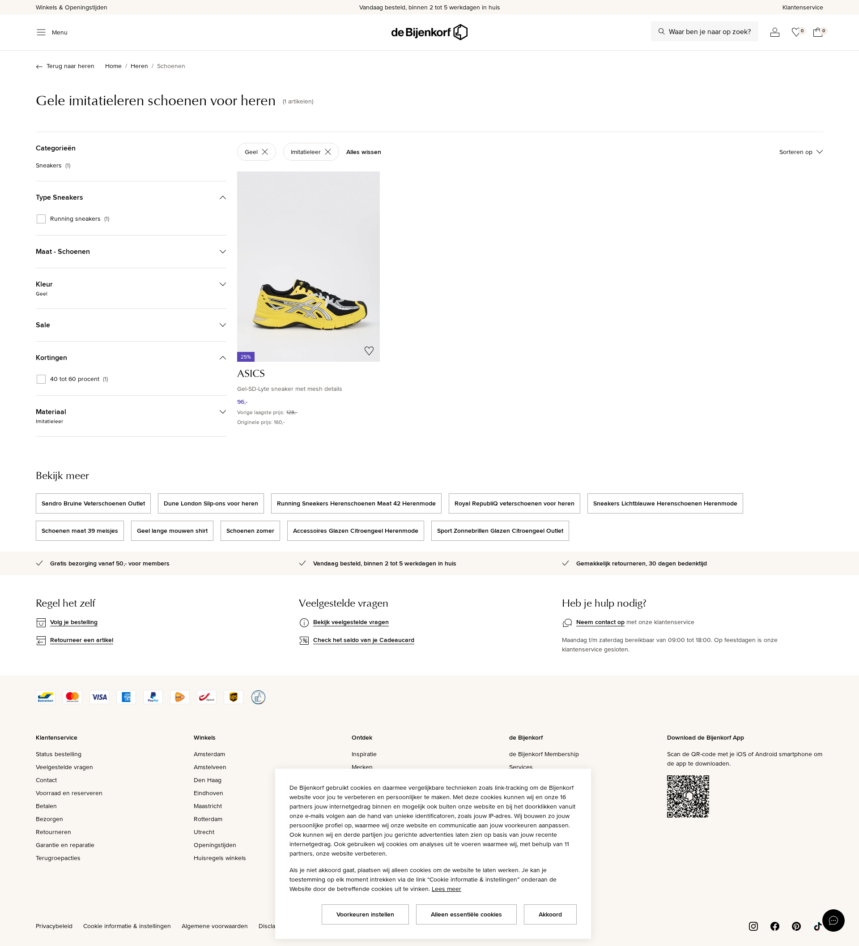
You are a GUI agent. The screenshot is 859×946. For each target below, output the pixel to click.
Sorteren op (795, 151)
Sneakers (53, 165)
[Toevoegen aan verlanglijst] (369, 351)
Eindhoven (208, 792)
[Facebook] (775, 925)
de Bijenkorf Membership (544, 754)
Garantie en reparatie (65, 844)
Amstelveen (210, 766)
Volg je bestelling (74, 621)
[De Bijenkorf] (429, 32)
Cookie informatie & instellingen (127, 925)
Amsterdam (209, 754)
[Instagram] (753, 925)
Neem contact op (600, 621)
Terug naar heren (70, 65)
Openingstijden (215, 844)
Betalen (46, 805)
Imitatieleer (306, 151)
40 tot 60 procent (79, 379)
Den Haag (207, 779)
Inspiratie (364, 754)
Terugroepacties (58, 857)
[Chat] (833, 920)
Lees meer (446, 888)
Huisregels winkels (220, 857)
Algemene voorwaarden (215, 925)
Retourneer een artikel (81, 639)
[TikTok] (817, 925)
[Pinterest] (796, 925)
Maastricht (208, 805)
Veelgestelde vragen (64, 766)
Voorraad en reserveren (69, 792)
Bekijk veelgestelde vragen (351, 621)
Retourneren (53, 831)
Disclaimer (273, 925)
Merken (362, 766)
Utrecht (204, 831)
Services (521, 766)
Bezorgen (49, 818)
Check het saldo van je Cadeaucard (363, 639)
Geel (251, 151)
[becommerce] (258, 702)
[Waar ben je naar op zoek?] (662, 31)
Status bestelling (58, 754)
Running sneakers (79, 219)
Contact (46, 779)
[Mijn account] (775, 32)
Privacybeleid (54, 925)
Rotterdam (208, 818)
